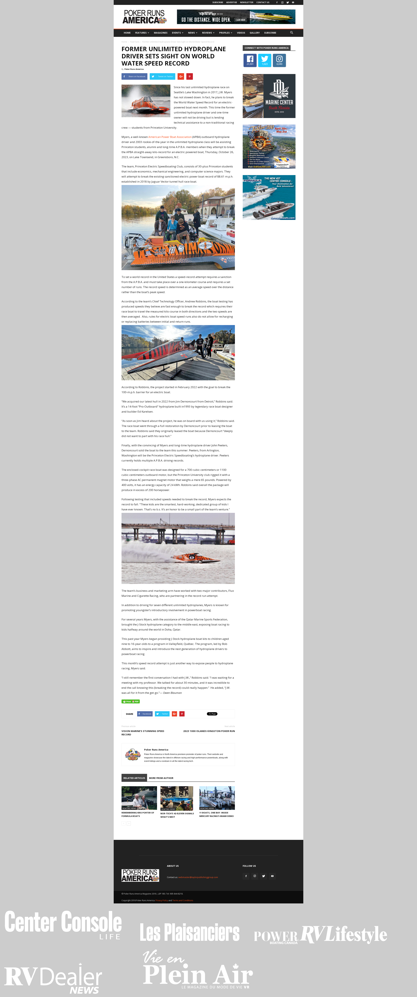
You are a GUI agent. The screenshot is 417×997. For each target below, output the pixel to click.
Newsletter (246, 2)
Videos (241, 32)
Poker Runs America (134, 69)
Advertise (231, 2)
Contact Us (262, 2)
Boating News (129, 808)
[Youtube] (293, 2)
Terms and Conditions (183, 900)
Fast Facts (134, 41)
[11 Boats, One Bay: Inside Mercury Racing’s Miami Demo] (217, 798)
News (191, 32)
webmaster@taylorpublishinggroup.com (198, 877)
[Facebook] (276, 2)
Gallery (255, 32)
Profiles (224, 32)
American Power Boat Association (170, 137)
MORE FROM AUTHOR (161, 778)
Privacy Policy (162, 900)
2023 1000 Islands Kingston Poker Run (209, 731)
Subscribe (217, 2)
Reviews (207, 32)
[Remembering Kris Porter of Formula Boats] (139, 798)
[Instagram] (282, 2)
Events (176, 32)
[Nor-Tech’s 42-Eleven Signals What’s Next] (178, 798)
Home (127, 32)
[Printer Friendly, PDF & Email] (131, 701)
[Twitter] (287, 2)
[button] (291, 33)
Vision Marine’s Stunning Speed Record (143, 732)
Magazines (160, 32)
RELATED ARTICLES (134, 778)
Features (141, 32)
